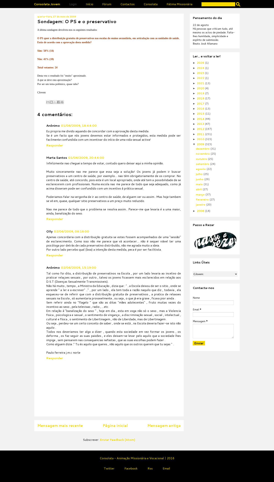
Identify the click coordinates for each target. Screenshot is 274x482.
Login (73, 4)
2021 (201, 83)
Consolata (151, 4)
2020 (201, 88)
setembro (203, 164)
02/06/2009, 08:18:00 (71, 231)
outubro (202, 159)
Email (166, 468)
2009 (201, 144)
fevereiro (203, 199)
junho (200, 179)
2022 (201, 78)
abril (199, 189)
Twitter (109, 468)
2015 (201, 114)
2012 (201, 129)
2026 (201, 63)
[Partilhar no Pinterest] (62, 102)
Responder (54, 145)
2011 (201, 134)
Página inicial (115, 425)
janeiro (201, 204)
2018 (201, 98)
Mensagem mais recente (60, 425)
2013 (201, 124)
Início (89, 4)
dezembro (203, 149)
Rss (150, 468)
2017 (201, 103)
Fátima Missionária (179, 4)
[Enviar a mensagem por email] (48, 102)
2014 (201, 119)
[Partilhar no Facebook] (58, 102)
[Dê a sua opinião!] (51, 102)
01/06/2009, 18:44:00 (79, 125)
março (200, 194)
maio (200, 184)
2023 (201, 73)
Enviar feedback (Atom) (117, 439)
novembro (203, 154)
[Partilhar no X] (55, 102)
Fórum (106, 4)
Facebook (131, 468)
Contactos (127, 4)
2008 (201, 211)
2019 (201, 93)
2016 (201, 108)
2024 (201, 68)
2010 (201, 139)
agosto (201, 169)
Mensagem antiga (164, 425)
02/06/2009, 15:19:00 (78, 267)
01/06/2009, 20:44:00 (86, 157)
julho (199, 174)
